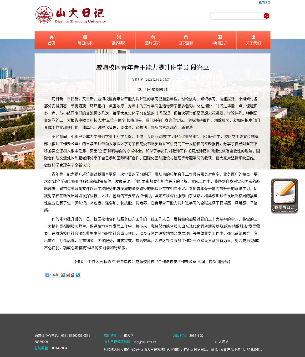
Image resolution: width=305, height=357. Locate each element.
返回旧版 (264, 3)
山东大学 (127, 335)
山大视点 (222, 342)
